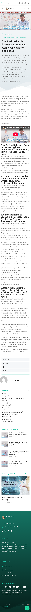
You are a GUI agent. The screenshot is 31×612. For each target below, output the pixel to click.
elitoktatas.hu (8, 566)
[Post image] (5, 435)
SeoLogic (5, 606)
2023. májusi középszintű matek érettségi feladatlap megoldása (18, 443)
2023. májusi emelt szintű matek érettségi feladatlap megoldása (18, 433)
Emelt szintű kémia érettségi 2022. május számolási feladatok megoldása (19, 452)
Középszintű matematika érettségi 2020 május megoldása (19, 462)
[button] (15, 359)
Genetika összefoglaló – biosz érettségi (12, 498)
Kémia (24, 37)
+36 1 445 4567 (9, 523)
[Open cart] (28, 9)
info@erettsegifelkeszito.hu (12, 527)
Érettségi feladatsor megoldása (13, 37)
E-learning (6, 3)
